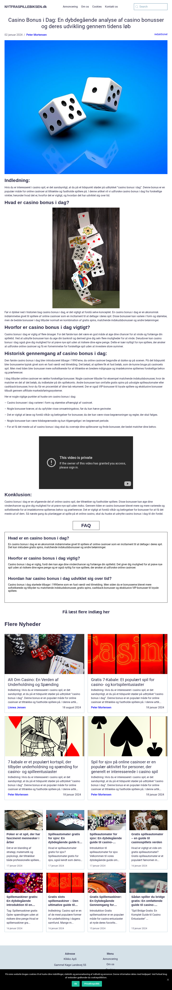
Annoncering (70, 6)
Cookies (97, 6)
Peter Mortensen (36, 34)
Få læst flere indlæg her (86, 612)
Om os (85, 6)
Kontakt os (111, 6)
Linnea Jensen (17, 707)
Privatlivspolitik (91, 983)
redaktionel (160, 34)
